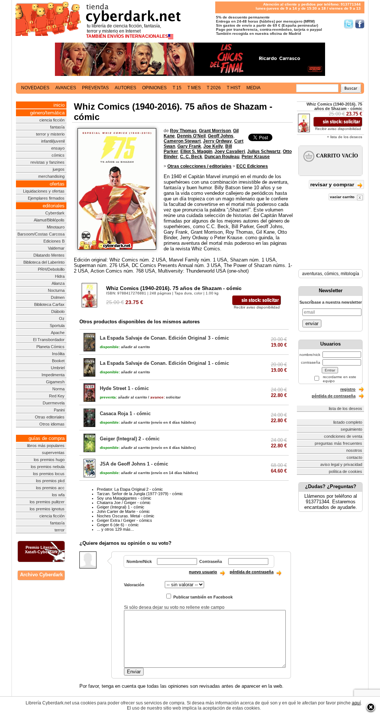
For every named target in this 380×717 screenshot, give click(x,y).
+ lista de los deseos (344, 137)
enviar (311, 323)
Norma (58, 389)
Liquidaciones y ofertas (44, 191)
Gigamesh (55, 382)
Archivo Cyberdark (41, 574)
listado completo (347, 422)
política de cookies (345, 471)
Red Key (57, 396)
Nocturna (56, 290)
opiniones (154, 87)
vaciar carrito (343, 197)
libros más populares (46, 445)
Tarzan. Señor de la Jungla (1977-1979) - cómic (140, 493)
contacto (354, 457)
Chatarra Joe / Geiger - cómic (124, 502)
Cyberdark (55, 213)
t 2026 (214, 87)
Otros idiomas (52, 424)
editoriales (54, 206)
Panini (59, 410)
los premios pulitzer (47, 502)
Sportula (57, 325)
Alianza (58, 283)
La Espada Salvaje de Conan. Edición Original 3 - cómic (164, 338)
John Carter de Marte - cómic (123, 511)
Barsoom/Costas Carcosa (41, 234)
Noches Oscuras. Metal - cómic (125, 516)
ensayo (58, 148)
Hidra (60, 276)
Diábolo (58, 311)
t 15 (177, 87)
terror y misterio (50, 134)
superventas (53, 452)
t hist (233, 87)
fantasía (57, 127)
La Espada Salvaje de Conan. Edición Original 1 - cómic (164, 363)
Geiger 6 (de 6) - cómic (118, 525)
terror (60, 530)
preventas (95, 87)
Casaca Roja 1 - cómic (125, 413)
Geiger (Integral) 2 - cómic (130, 438)
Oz (62, 318)
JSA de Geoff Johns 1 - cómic (134, 464)
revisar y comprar (333, 184)
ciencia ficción (52, 120)
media (253, 87)
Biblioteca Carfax (49, 304)
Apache (58, 332)
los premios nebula (48, 466)
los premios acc (50, 488)
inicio (59, 105)
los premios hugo (49, 459)
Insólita (58, 353)
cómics (58, 155)
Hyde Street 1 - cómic (124, 388)
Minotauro (56, 227)
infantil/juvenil (53, 141)
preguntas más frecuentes (338, 443)
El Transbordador (49, 339)
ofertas (57, 184)
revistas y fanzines (47, 162)
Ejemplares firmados (46, 198)
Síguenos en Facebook (359, 24)
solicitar (165, 397)
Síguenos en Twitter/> (348, 24)
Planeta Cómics (50, 346)
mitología (350, 273)
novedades (35, 87)
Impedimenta (53, 375)
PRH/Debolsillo (51, 269)
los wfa (58, 495)
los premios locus (49, 473)
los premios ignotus (47, 509)
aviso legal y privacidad (341, 464)
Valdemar (56, 248)
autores (125, 87)
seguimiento (351, 429)
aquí (356, 703)
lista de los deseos (345, 408)
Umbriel (58, 368)
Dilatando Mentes (49, 255)
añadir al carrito (125, 347)
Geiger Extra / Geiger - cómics (124, 520)
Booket (58, 360)
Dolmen (58, 297)
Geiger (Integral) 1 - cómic (120, 507)
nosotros (354, 450)
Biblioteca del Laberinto (44, 262)
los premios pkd (50, 480)
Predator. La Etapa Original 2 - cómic (130, 489)
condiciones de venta (343, 436)
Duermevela (54, 403)
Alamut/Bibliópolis (49, 220)
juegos (59, 169)
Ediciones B (54, 241)
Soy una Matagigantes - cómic (124, 498)
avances (65, 87)
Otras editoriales (50, 417)
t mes (194, 87)
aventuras (312, 273)
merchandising (51, 176)
